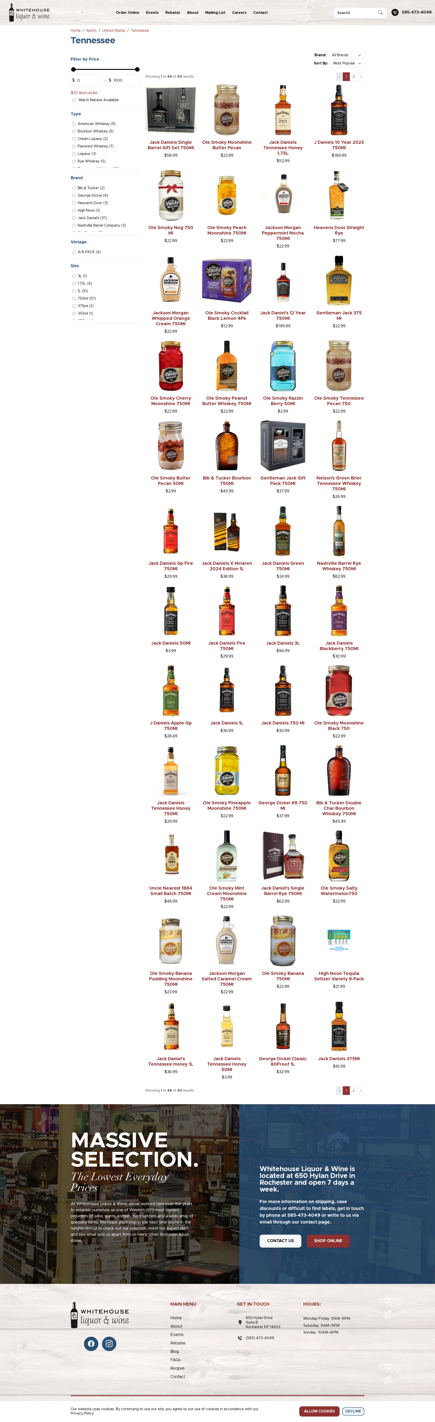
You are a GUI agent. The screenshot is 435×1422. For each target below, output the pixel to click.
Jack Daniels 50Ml (171, 643)
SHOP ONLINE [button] (328, 1241)
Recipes (177, 1368)
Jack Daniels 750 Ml (282, 723)
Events (152, 13)
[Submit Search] (380, 13)
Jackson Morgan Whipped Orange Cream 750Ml (171, 318)
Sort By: (321, 63)
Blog (174, 1352)
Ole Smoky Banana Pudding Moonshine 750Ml (171, 979)
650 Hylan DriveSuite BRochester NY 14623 (263, 1322)
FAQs (175, 1360)
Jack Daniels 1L (226, 723)
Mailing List (215, 13)
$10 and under (84, 93)
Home (176, 1318)
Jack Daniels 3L (283, 643)
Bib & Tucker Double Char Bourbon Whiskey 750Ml (339, 808)
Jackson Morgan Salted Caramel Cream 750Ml (227, 979)
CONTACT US (280, 1241)
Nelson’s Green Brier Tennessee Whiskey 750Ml (339, 483)
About (192, 13)
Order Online (127, 13)
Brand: (320, 55)
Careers (239, 13)
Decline (353, 1411)
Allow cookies (319, 1411)
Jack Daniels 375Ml (339, 1059)
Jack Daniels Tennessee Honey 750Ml (171, 808)
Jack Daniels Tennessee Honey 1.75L (283, 148)
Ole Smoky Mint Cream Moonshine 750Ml (227, 893)
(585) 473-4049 (260, 1338)
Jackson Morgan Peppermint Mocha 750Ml (283, 233)
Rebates (172, 13)
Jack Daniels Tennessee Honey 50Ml (226, 1064)
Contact (260, 13)
